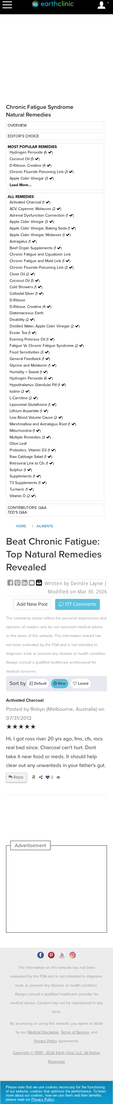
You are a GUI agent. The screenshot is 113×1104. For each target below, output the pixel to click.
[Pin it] (18, 583)
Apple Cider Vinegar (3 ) (32, 178)
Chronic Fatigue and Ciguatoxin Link (40, 254)
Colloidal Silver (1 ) (26, 293)
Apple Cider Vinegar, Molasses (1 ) (40, 235)
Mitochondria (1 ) (25, 430)
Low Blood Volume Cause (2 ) (36, 417)
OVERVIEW (17, 125)
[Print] (39, 583)
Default (39, 683)
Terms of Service (75, 1032)
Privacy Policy (45, 1041)
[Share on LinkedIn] (25, 583)
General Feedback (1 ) (30, 358)
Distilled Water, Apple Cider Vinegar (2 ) (45, 326)
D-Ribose (17, 300)
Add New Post (32, 604)
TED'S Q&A (17, 512)
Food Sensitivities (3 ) (29, 352)
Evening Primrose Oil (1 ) (32, 339)
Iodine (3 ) (20, 391)
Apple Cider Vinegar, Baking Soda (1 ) (43, 228)
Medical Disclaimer (43, 1032)
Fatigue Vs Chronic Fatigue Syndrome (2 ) (47, 345)
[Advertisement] (56, 891)
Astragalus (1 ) (23, 241)
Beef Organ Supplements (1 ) (36, 248)
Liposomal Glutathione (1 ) (33, 404)
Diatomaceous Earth (27, 313)
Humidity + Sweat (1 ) (29, 372)
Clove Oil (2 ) (22, 274)
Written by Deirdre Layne (74, 583)
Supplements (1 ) (25, 476)
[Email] (32, 583)
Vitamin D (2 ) (23, 496)
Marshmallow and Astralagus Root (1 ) (43, 424)
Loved (82, 683)
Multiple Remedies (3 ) (30, 437)
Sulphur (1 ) (21, 470)
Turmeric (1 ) (21, 489)
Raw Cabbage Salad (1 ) (31, 456)
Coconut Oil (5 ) (24, 159)
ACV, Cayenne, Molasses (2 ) (35, 208)
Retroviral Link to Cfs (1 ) (32, 463)
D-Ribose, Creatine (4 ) (30, 165)
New (61, 683)
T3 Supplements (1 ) (28, 482)
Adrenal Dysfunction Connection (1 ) (42, 215)
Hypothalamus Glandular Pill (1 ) (38, 385)
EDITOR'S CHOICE (23, 136)
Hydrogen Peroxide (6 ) (31, 152)
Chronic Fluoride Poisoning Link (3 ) (42, 171)
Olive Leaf (18, 443)
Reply (17, 777)
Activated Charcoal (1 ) (30, 202)
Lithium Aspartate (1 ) (29, 411)
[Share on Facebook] (11, 583)
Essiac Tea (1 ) (23, 332)
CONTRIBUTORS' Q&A (27, 507)
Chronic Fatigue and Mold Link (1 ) (40, 261)
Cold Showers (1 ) (26, 287)
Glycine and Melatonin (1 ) (33, 365)
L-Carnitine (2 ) (24, 398)
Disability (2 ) (22, 319)
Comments (80, 604)
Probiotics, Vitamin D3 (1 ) (33, 450)
